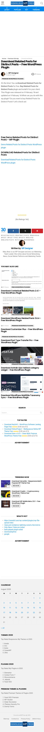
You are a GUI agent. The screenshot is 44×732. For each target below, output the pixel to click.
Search (41, 413)
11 (10, 608)
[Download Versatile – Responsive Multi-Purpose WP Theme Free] (5, 484)
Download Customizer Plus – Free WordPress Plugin (22, 330)
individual (35, 235)
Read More (16, 486)
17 (4, 613)
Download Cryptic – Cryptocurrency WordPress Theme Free (25, 492)
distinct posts (23, 235)
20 (22, 613)
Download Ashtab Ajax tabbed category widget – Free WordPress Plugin (20, 368)
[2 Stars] (20, 215)
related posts (8, 240)
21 (28, 613)
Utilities (19, 240)
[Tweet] (25, 231)
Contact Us (15, 719)
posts (22, 238)
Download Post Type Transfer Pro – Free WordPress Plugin (19, 341)
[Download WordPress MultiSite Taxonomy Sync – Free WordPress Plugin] (22, 386)
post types (13, 238)
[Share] (13, 231)
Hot (26, 10)
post (4, 238)
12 (16, 608)
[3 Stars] (22, 215)
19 (16, 613)
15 (34, 608)
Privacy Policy (25, 719)
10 (4, 608)
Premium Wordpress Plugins (22, 326)
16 (40, 608)
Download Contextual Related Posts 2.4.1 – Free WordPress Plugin (21, 291)
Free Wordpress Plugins (21, 287)
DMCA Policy (36, 719)
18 (10, 613)
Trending (36, 10)
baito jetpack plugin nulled (13, 530)
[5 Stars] (25, 215)
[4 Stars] (24, 215)
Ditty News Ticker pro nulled (14, 527)
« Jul (2, 628)
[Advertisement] (22, 34)
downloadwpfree (10, 532)
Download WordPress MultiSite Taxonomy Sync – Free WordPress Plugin (20, 396)
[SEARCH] (42, 3)
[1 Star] (18, 215)
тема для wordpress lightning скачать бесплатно (22, 525)
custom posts (8, 235)
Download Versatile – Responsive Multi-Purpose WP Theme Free (27, 482)
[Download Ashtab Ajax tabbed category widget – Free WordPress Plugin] (22, 359)
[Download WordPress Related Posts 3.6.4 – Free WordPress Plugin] (22, 309)
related (30, 238)
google (6, 534)
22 (34, 613)
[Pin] (37, 231)
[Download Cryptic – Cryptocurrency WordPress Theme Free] (5, 494)
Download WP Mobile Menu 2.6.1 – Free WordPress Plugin (26, 502)
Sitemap (6, 719)
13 (22, 608)
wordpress (29, 240)
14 (28, 608)
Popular (17, 10)
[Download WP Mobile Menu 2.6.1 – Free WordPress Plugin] (5, 504)
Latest (7, 10)
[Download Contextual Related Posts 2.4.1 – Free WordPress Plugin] (22, 282)
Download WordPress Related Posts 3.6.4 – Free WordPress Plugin (21, 319)
